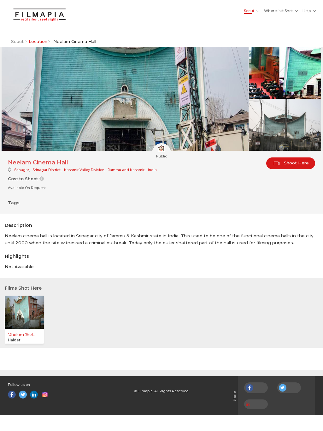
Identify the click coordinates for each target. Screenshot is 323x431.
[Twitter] (23, 395)
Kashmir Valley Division (84, 170)
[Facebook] (12, 395)
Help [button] (306, 11)
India (152, 170)
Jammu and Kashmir (126, 170)
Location (38, 41)
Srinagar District (46, 170)
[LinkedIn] (34, 395)
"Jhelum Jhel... (22, 334)
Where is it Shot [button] (278, 11)
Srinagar (21, 170)
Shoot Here (296, 162)
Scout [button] (249, 11)
